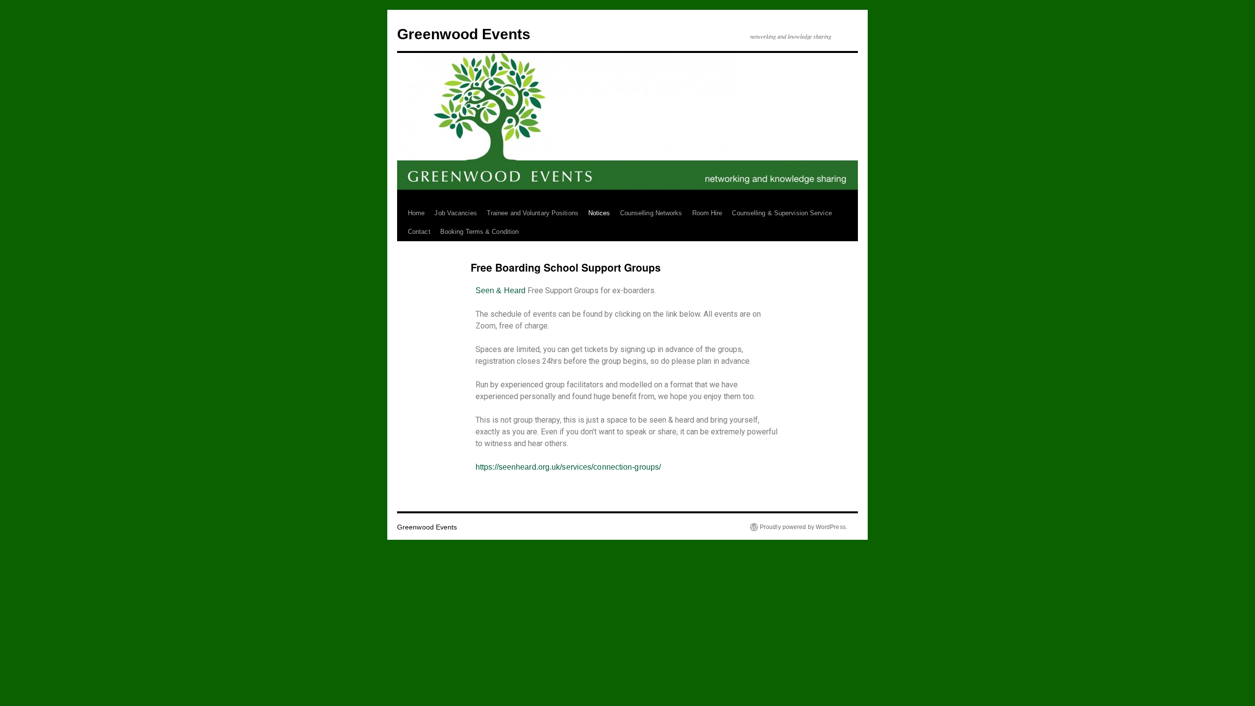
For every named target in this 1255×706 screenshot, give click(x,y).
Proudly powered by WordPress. (803, 527)
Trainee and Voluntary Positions (532, 213)
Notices (599, 213)
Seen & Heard (501, 290)
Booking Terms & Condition (479, 231)
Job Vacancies (455, 213)
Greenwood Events (464, 34)
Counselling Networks (651, 213)
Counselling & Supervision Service (781, 213)
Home (416, 213)
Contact (419, 231)
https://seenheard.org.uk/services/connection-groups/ (568, 467)
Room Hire (707, 213)
